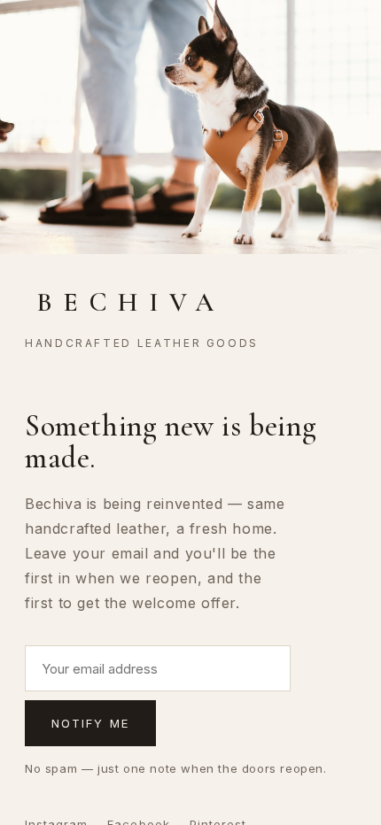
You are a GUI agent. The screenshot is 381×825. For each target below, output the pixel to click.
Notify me (90, 723)
